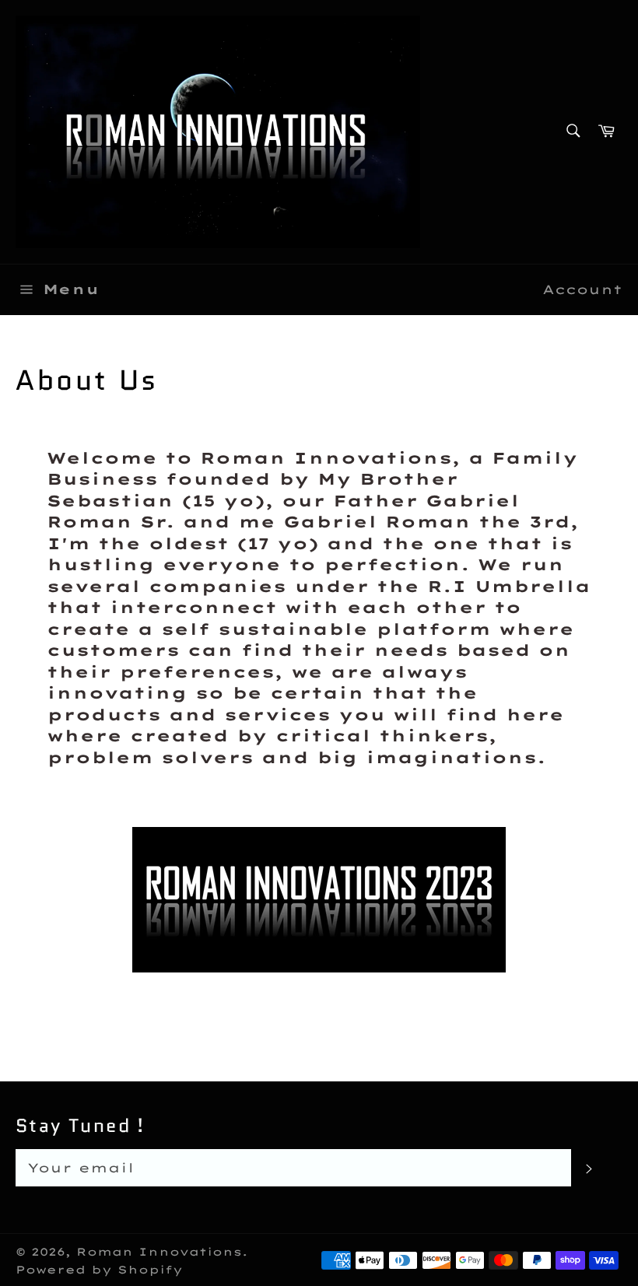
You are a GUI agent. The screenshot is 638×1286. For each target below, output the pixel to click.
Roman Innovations (159, 1251)
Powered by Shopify (99, 1269)
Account (582, 289)
